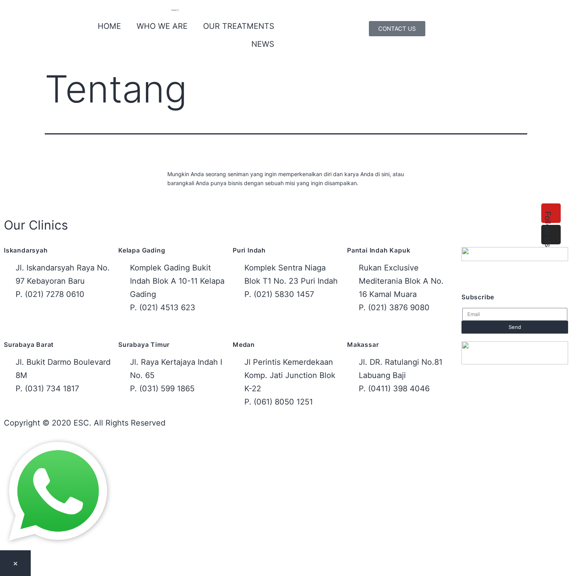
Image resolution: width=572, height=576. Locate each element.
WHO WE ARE (162, 26)
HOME (109, 26)
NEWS (262, 44)
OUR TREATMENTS (238, 26)
